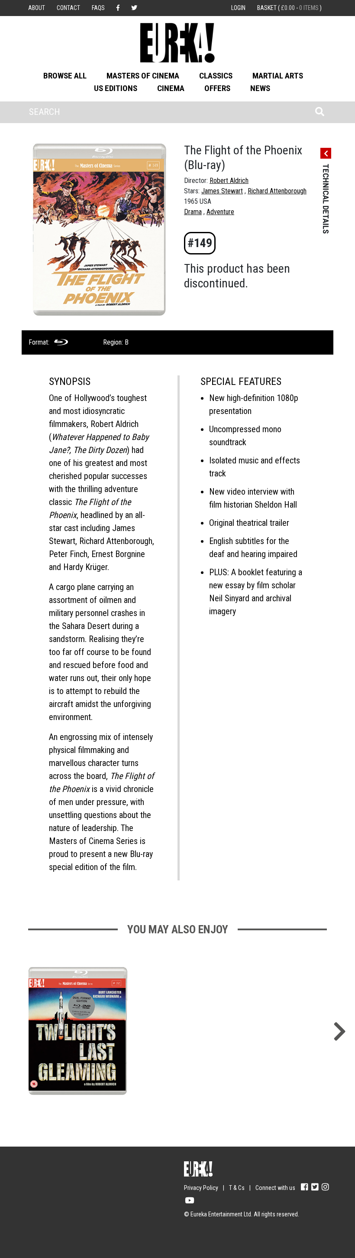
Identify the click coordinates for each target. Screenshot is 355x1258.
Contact (68, 7)
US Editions (115, 88)
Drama (193, 212)
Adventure (220, 212)
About (36, 7)
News (260, 88)
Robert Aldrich (229, 180)
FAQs (98, 7)
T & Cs (237, 1187)
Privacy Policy (201, 1187)
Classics (215, 76)
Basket (289, 7)
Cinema (170, 88)
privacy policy (103, 1232)
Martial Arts (277, 76)
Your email (43, 1182)
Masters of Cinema (142, 76)
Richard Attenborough (277, 191)
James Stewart (222, 191)
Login (238, 7)
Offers (217, 88)
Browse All (65, 76)
